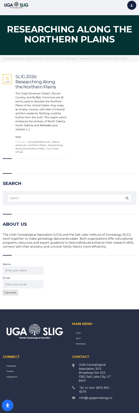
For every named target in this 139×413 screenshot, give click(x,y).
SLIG (78, 338)
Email (6, 278)
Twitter (10, 371)
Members (81, 343)
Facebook (11, 365)
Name (7, 264)
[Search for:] (69, 198)
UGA (78, 332)
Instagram (11, 376)
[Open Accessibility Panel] (7, 405)
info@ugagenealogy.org (97, 398)
